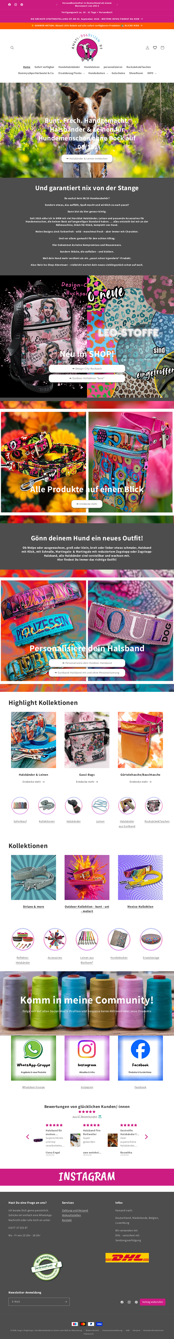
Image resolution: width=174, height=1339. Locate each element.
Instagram (87, 1087)
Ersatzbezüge (151, 957)
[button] (12, 47)
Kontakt (67, 1220)
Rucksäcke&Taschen (157, 821)
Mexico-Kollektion (140, 906)
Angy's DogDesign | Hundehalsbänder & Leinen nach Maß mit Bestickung (49, 1330)
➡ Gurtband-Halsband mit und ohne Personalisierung (87, 672)
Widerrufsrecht (92, 1330)
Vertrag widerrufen (152, 1302)
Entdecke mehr (32, 782)
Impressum (89, 1334)
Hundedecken (119, 957)
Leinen (100, 821)
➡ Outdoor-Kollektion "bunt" (87, 378)
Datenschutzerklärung (112, 1330)
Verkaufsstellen (71, 1215)
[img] (87, 1111)
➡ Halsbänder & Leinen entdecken (87, 158)
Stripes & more (33, 906)
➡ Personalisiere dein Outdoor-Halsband (87, 662)
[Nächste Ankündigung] (117, 4)
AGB (127, 1330)
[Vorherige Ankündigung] (56, 4)
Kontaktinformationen (153, 1330)
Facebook (140, 1087)
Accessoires (55, 957)
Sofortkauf (20, 821)
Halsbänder (74, 821)
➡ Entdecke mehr (87, 503)
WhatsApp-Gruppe (33, 1087)
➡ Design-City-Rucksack (87, 368)
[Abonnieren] (65, 1302)
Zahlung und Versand (75, 1210)
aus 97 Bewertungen (85, 1116)
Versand (136, 1330)
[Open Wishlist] (155, 47)
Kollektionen (47, 821)
